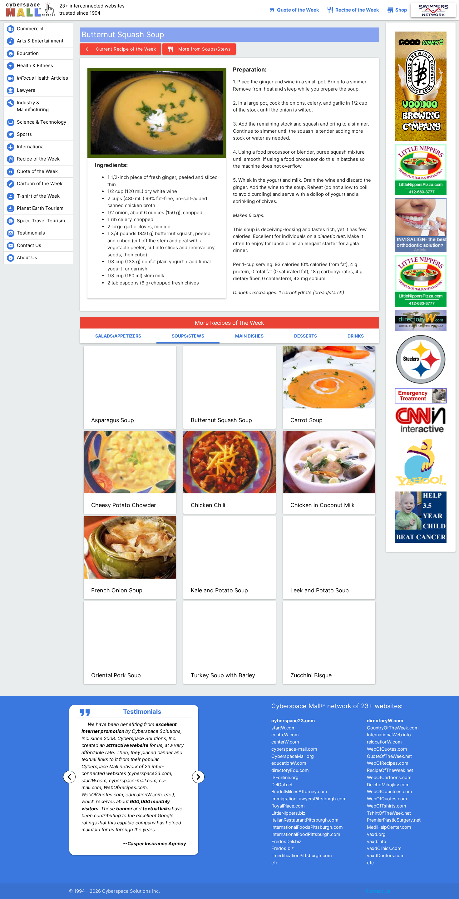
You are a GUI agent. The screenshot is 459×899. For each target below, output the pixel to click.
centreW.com (285, 735)
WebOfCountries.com (389, 791)
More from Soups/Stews (199, 49)
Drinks (356, 335)
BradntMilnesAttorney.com (299, 791)
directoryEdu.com (290, 770)
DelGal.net (282, 785)
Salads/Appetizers (118, 335)
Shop (397, 10)
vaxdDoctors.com (386, 855)
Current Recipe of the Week (120, 49)
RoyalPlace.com (288, 806)
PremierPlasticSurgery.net (394, 820)
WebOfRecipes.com (387, 763)
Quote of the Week (293, 10)
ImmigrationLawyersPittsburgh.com (309, 799)
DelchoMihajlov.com (388, 785)
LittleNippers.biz (288, 813)
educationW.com (288, 763)
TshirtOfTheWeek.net (389, 813)
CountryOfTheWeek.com (393, 728)
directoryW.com (385, 721)
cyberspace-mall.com (294, 749)
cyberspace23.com (293, 721)
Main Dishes (249, 335)
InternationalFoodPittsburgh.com (305, 834)
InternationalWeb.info (389, 735)
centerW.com (285, 742)
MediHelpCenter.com (389, 827)
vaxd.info (376, 841)
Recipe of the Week (353, 10)
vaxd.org (376, 834)
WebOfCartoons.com (389, 777)
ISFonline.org (285, 777)
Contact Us (378, 891)
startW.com (283, 728)
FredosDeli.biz (286, 841)
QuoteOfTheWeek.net (389, 756)
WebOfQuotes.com (387, 749)
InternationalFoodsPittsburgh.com (307, 827)
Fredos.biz (282, 848)
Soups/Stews (188, 335)
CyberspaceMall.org (292, 756)
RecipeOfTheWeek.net (390, 770)
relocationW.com (384, 742)
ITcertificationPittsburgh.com (301, 855)
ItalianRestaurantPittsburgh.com (304, 820)
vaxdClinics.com (384, 848)
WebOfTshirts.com (386, 806)
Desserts (305, 335)
